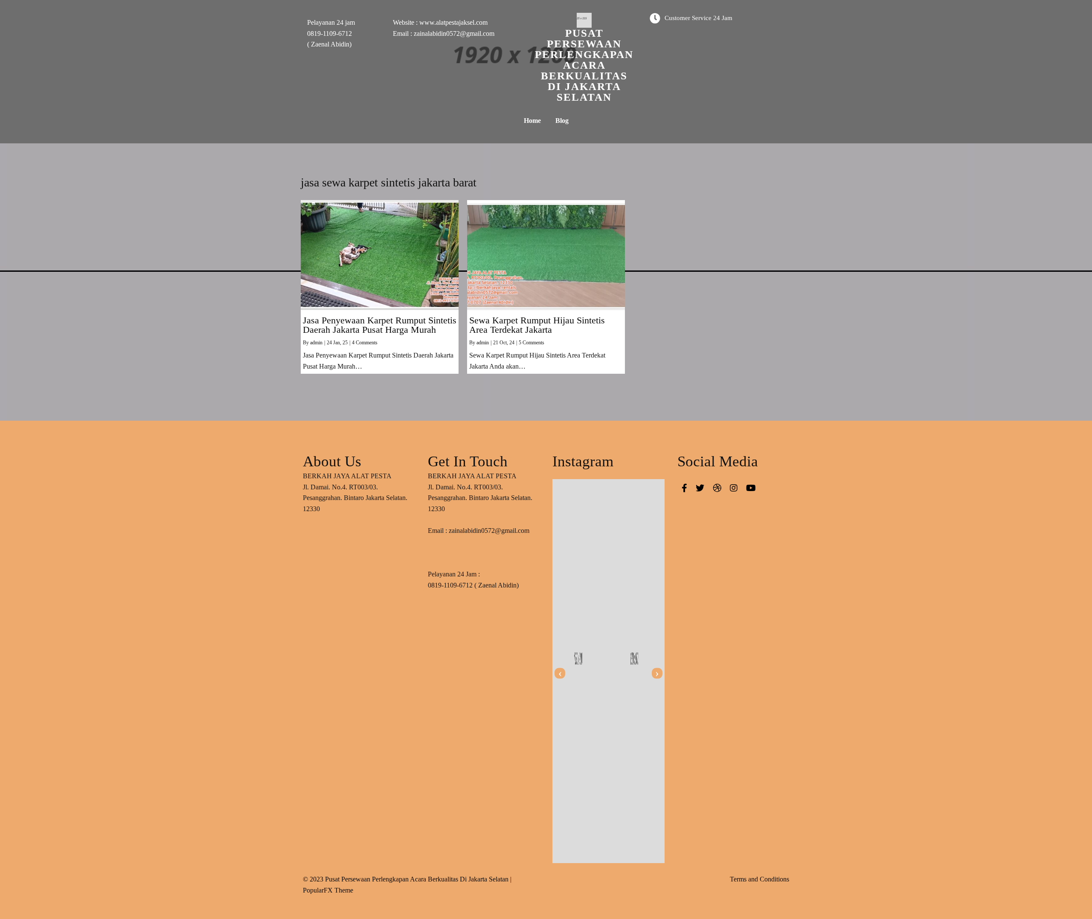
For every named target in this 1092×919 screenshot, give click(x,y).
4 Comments (365, 343)
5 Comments (531, 343)
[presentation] (560, 673)
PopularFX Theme (328, 890)
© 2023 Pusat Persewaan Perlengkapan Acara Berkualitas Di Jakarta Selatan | (407, 879)
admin (316, 343)
